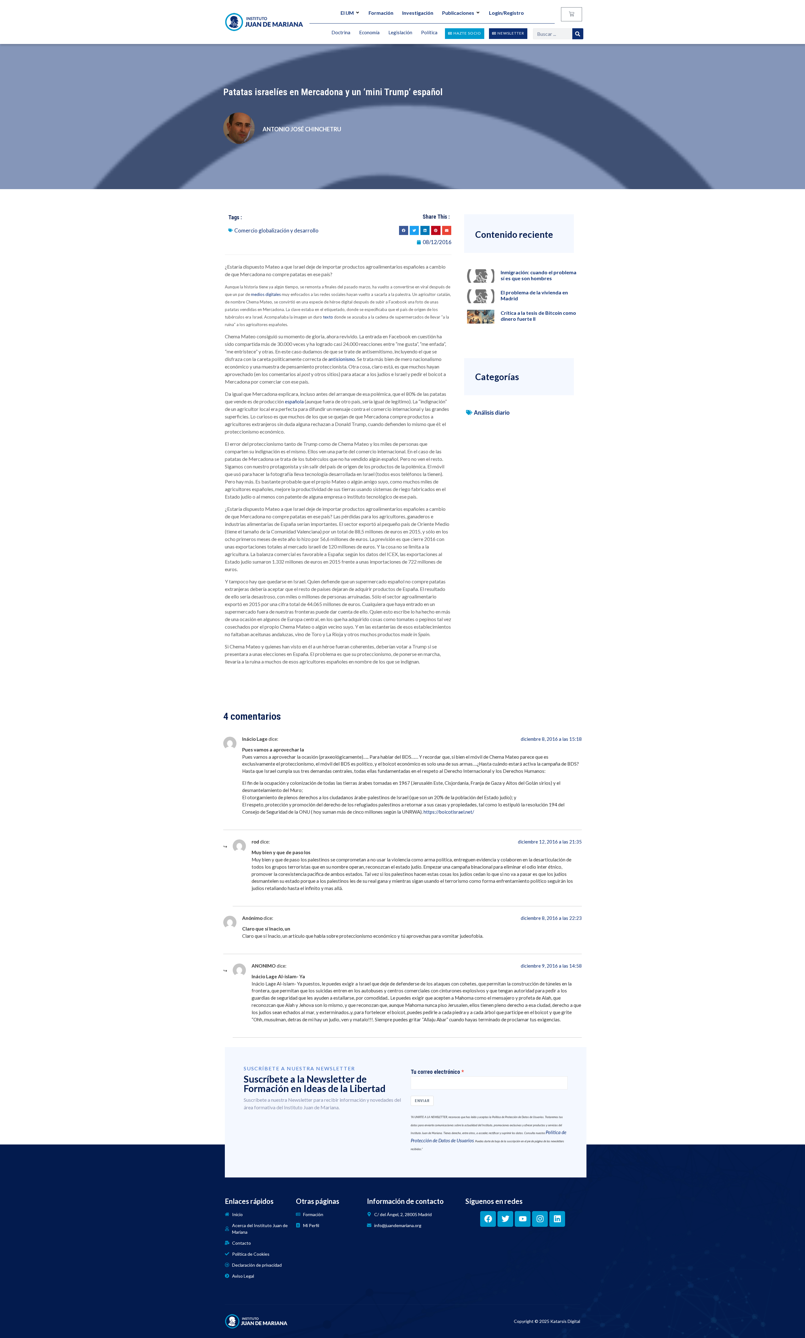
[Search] (577, 33)
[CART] (571, 14)
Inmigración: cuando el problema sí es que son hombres (538, 275)
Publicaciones (458, 13)
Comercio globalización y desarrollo (276, 230)
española (294, 401)
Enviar (422, 1100)
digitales (273, 294)
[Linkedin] (557, 1219)
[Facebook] (488, 1219)
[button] (403, 230)
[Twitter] (505, 1219)
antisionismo (341, 359)
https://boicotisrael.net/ (449, 812)
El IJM (347, 13)
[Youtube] (522, 1219)
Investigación (417, 13)
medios (257, 294)
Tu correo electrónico (435, 1072)
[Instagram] (540, 1219)
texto (328, 316)
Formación (381, 13)
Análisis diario (492, 412)
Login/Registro (506, 13)
